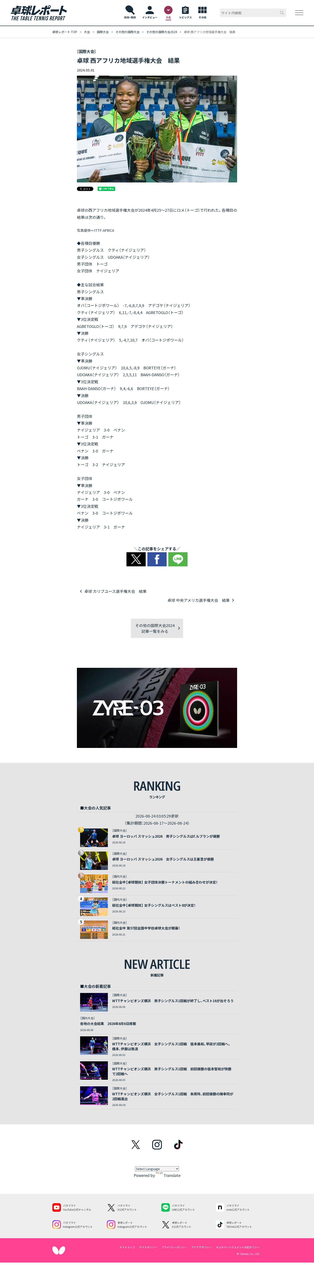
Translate (172, 1175)
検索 (282, 13)
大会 (87, 32)
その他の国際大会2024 (161, 32)
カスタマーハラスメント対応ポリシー (238, 1247)
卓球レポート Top (64, 32)
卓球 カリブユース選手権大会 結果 (115, 591)
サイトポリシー (148, 1247)
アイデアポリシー (201, 1247)
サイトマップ (127, 1247)
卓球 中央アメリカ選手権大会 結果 (198, 600)
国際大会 (103, 32)
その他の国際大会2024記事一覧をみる (155, 628)
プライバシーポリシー (174, 1247)
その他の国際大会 (127, 32)
